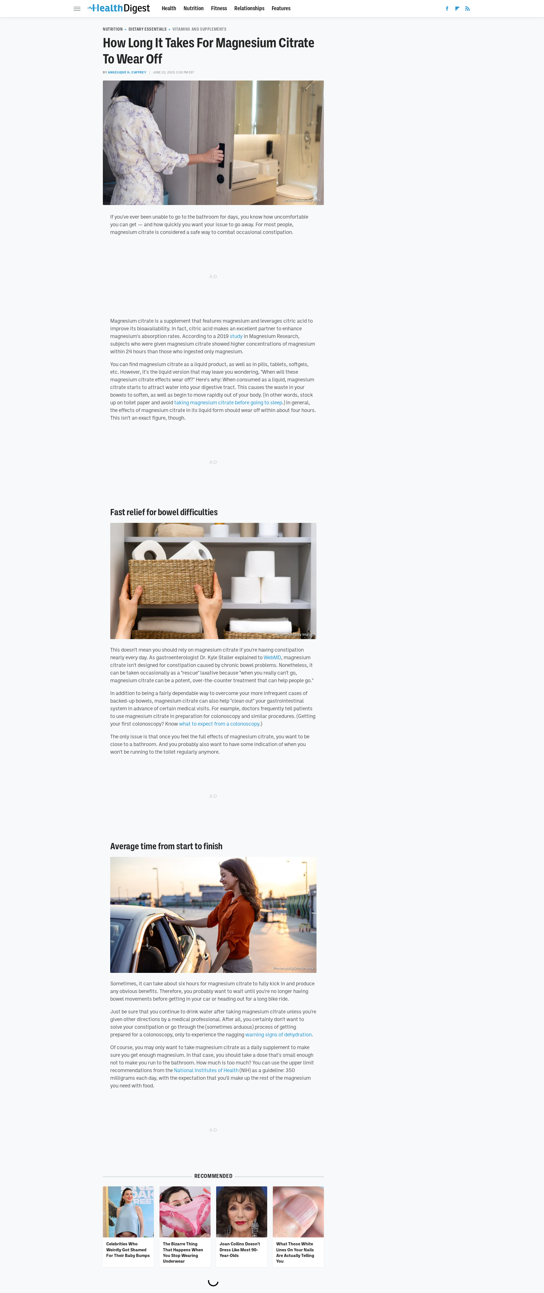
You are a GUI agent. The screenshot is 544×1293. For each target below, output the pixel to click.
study (236, 336)
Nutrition (194, 8)
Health (169, 8)
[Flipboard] (457, 9)
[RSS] (467, 9)
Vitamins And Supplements (199, 29)
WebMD (272, 657)
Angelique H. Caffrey (127, 72)
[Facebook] (447, 9)
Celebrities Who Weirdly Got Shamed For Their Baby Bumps (128, 1249)
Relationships (249, 8)
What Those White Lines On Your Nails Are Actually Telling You (295, 1252)
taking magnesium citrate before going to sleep (228, 402)
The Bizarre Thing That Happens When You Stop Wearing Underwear (183, 1252)
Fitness (219, 8)
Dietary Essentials (148, 29)
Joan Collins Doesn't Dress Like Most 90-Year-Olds (240, 1249)
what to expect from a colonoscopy (219, 724)
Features (281, 8)
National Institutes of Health (206, 1070)
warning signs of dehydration (278, 1034)
